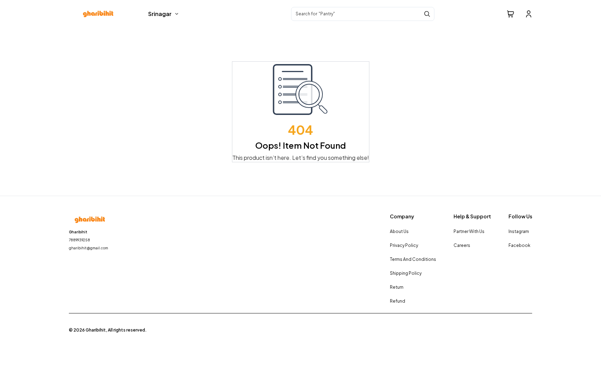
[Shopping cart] (510, 13)
